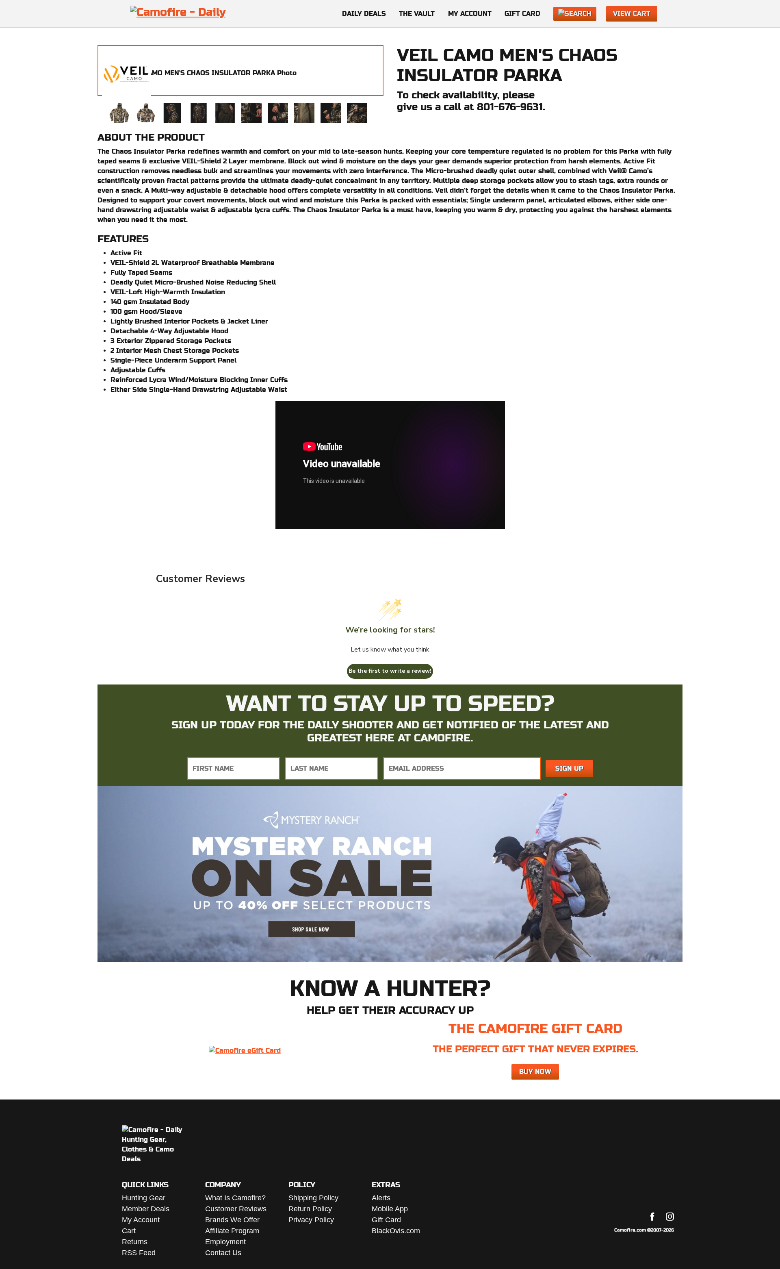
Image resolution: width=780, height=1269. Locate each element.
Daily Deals (364, 13)
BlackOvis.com (396, 1231)
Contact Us (223, 1253)
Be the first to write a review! (390, 671)
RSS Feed (139, 1253)
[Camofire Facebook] (652, 1217)
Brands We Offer (232, 1220)
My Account (470, 13)
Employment (225, 1242)
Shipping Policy (313, 1198)
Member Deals (145, 1209)
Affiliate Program (232, 1231)
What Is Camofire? (235, 1198)
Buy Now (535, 1072)
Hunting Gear (143, 1198)
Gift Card (522, 13)
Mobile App (390, 1209)
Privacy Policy (311, 1220)
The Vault (417, 13)
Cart (129, 1231)
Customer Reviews (235, 1209)
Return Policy (310, 1209)
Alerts (381, 1198)
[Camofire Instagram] (670, 1217)
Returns (134, 1242)
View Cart (631, 13)
